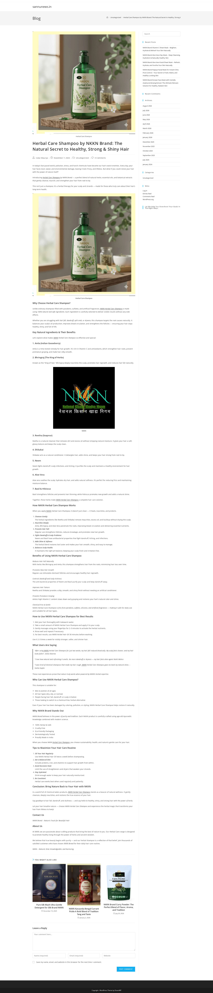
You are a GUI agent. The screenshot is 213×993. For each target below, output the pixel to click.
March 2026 (147, 128)
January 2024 (147, 164)
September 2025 (149, 155)
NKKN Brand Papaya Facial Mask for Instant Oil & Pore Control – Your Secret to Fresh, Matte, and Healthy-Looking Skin (160, 73)
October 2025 (148, 151)
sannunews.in (42, 7)
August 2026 (147, 106)
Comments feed (148, 196)
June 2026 (146, 115)
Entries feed (147, 194)
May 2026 (146, 119)
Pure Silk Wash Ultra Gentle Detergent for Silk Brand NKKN (49, 906)
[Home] (107, 17)
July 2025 (146, 160)
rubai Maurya (42, 158)
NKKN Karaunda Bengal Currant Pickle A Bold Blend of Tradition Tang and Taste (84, 911)
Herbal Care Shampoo (51, 177)
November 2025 (148, 146)
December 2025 (148, 142)
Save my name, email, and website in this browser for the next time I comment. (69, 962)
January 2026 (147, 137)
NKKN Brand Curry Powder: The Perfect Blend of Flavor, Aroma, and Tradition (119, 907)
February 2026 (148, 133)
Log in (145, 191)
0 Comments (100, 158)
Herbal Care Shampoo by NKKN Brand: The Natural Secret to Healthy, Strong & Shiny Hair (156, 17)
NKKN (56, 338)
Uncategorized (82, 158)
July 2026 (146, 110)
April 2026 (146, 124)
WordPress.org (148, 199)
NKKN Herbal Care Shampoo (79, 792)
